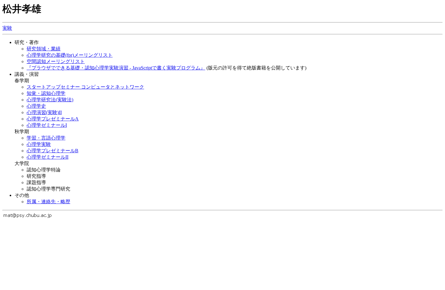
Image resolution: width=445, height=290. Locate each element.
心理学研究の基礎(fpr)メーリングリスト (70, 55)
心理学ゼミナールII (47, 157)
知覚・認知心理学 (46, 93)
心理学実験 (39, 144)
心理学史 (36, 106)
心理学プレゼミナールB (52, 150)
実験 (7, 28)
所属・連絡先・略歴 (48, 201)
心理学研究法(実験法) (50, 99)
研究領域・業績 (44, 48)
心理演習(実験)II (44, 112)
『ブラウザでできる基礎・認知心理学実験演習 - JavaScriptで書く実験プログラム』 (116, 67)
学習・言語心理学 (46, 137)
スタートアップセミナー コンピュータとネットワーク (85, 86)
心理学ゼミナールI (47, 125)
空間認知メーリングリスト (56, 61)
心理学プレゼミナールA (53, 118)
